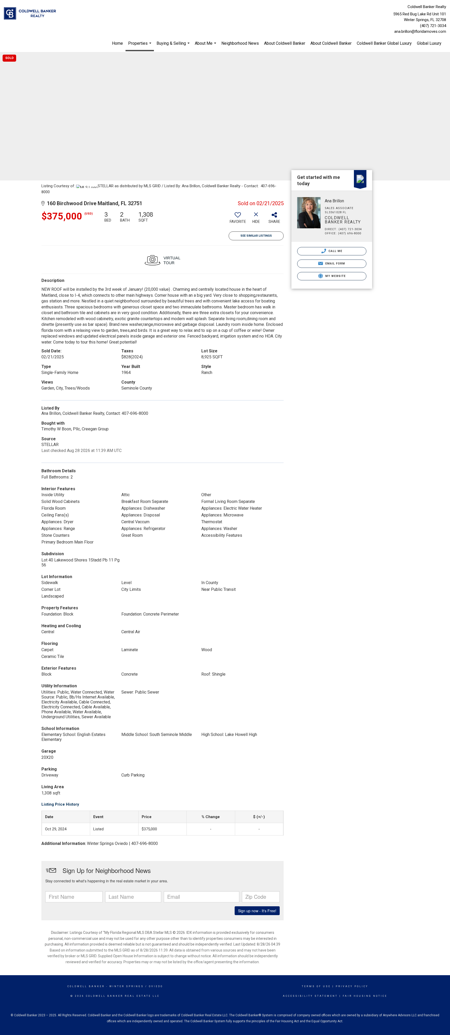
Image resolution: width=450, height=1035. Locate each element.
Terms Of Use (316, 986)
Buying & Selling (174, 45)
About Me (206, 45)
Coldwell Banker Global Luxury (384, 43)
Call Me (334, 251)
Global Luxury (429, 43)
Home (117, 43)
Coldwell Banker (86, 986)
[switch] (238, 219)
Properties (140, 46)
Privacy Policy (352, 986)
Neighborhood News (240, 43)
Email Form (334, 263)
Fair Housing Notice (365, 996)
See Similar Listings (256, 235)
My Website (335, 276)
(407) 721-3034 (433, 25)
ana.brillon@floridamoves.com (420, 31)
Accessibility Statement (310, 996)
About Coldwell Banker (284, 43)
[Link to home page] (31, 14)
